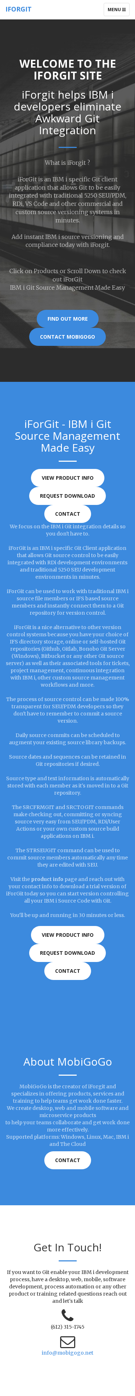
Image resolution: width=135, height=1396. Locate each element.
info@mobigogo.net (67, 1353)
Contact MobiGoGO (67, 336)
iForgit (18, 9)
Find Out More (68, 318)
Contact (67, 513)
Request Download (67, 495)
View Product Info (68, 477)
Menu (118, 11)
